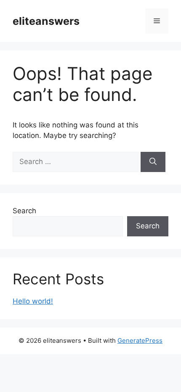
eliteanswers (46, 21)
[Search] (153, 162)
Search (24, 211)
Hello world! (33, 301)
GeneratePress (139, 340)
